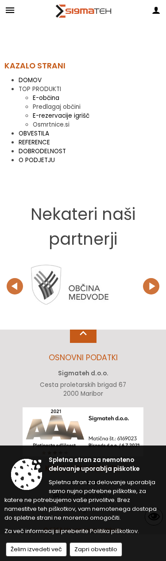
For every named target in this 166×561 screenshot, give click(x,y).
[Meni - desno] (156, 10)
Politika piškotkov (114, 531)
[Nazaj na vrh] (83, 336)
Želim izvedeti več (36, 549)
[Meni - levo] (10, 10)
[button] (15, 286)
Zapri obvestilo (95, 549)
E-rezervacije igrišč (61, 115)
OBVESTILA (34, 133)
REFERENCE (34, 142)
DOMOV (30, 80)
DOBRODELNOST (42, 151)
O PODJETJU (37, 160)
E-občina (46, 98)
